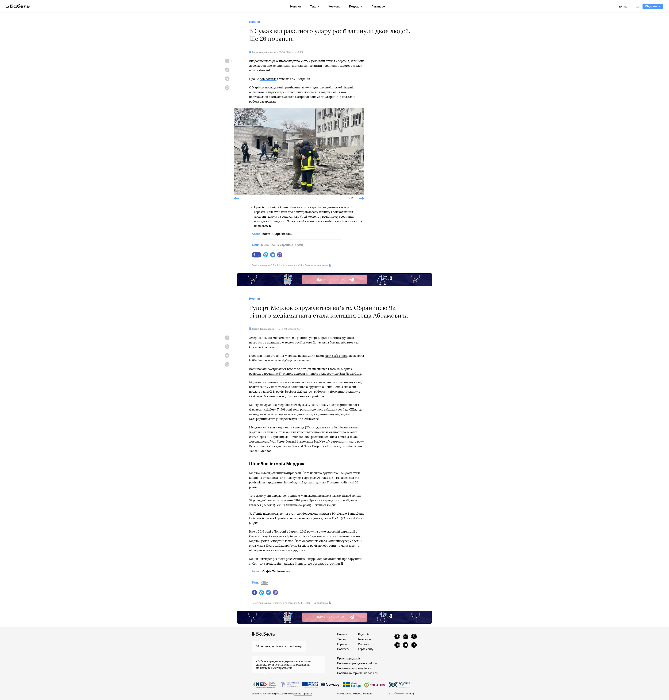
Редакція (364, 634)
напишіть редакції (303, 694)
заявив (309, 221)
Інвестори (364, 639)
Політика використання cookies (357, 673)
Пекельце (378, 6)
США (264, 582)
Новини (295, 6)
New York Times (336, 355)
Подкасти (355, 6)
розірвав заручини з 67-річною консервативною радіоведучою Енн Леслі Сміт (305, 373)
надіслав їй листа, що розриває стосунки (311, 563)
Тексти (314, 6)
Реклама (363, 644)
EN (620, 6)
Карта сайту (365, 649)
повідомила (268, 78)
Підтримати (652, 6)
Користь (334, 6)
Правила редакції (348, 658)
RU (625, 6)
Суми (299, 245)
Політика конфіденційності (354, 668)
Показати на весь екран (239, 114)
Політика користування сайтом (357, 663)
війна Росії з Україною (277, 245)
